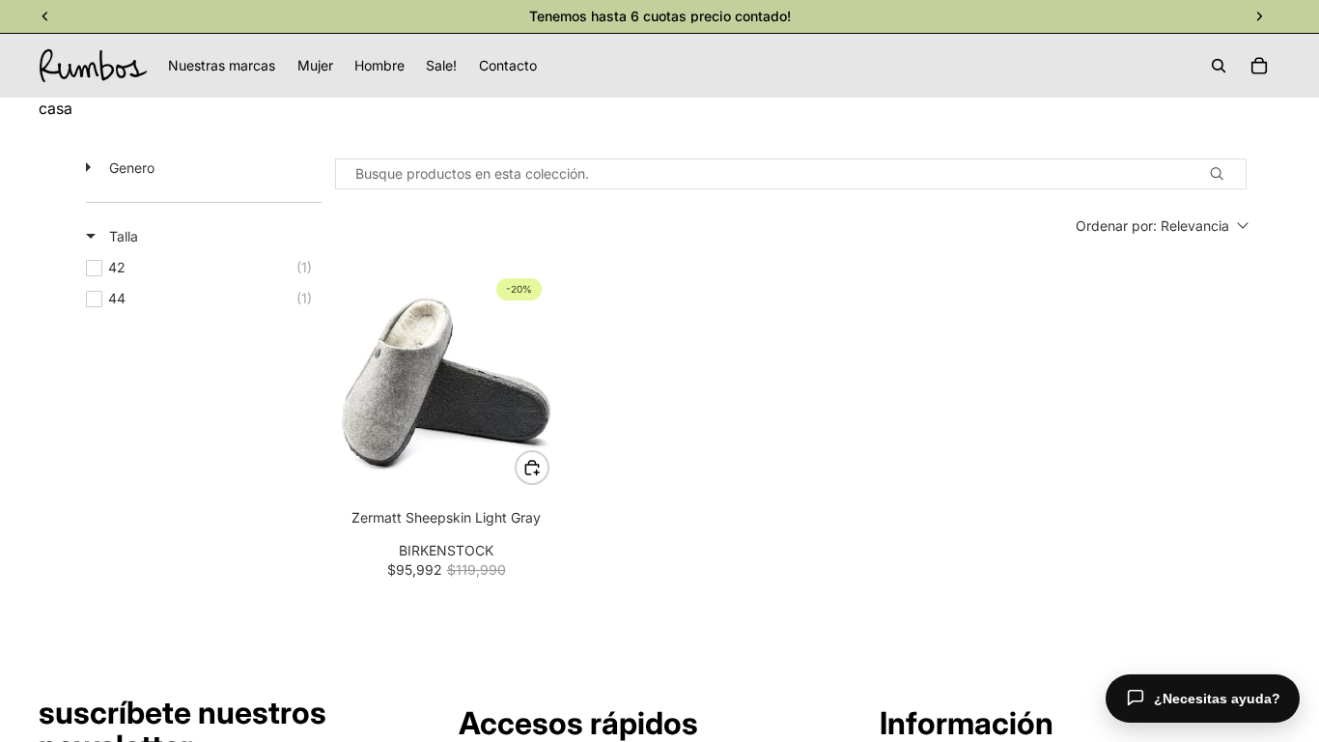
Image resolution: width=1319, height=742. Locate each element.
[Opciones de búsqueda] (1225, 173)
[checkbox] (204, 267)
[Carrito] (1259, 65)
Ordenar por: (1152, 225)
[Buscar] (1218, 65)
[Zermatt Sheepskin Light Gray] (446, 382)
